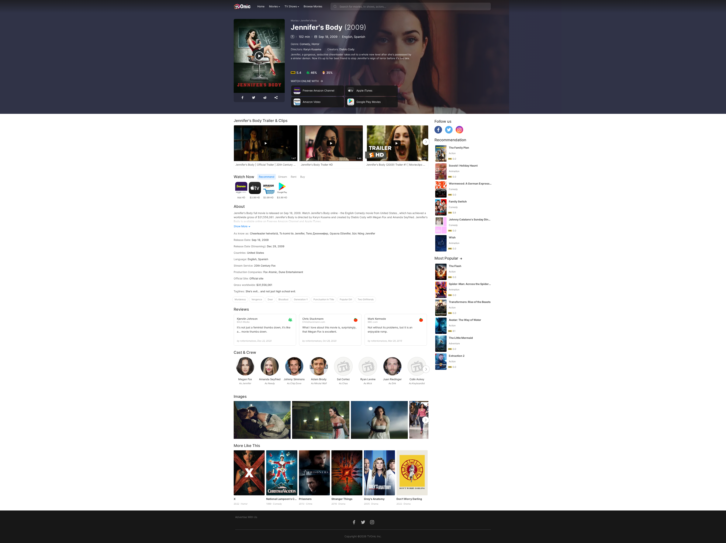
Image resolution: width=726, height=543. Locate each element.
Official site (256, 278)
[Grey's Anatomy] (379, 472)
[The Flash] (441, 272)
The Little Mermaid (461, 337)
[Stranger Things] (346, 472)
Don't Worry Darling (409, 498)
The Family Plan (459, 147)
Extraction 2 (457, 355)
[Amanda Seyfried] (270, 366)
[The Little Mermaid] (441, 343)
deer (270, 299)
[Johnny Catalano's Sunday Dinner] (441, 225)
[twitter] (449, 132)
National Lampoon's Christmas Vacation (281, 498)
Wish (452, 237)
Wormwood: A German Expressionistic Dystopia (470, 183)
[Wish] (441, 243)
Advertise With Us (246, 517)
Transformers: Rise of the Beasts (470, 301)
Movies (273, 6)
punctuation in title (323, 299)
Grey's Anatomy (374, 498)
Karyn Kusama (312, 49)
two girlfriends (366, 299)
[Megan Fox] (245, 366)
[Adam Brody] (318, 366)
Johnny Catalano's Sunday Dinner (470, 219)
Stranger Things (341, 498)
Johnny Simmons (294, 379)
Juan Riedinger (392, 379)
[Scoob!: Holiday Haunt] (441, 171)
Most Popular (446, 258)
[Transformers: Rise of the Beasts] (441, 307)
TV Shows (291, 6)
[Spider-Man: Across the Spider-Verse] (441, 290)
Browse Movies (313, 6)
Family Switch (458, 201)
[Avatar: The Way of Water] (441, 325)
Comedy (305, 44)
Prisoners (305, 498)
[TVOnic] (242, 6)
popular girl (346, 299)
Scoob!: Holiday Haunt (463, 165)
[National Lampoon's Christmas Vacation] (281, 472)
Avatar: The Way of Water (465, 319)
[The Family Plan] (441, 153)
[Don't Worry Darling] (411, 472)
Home (260, 6)
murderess (240, 299)
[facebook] (438, 132)
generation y (301, 299)
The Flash (455, 266)
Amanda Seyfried (270, 379)
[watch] (259, 56)
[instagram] (459, 132)
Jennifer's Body (308, 20)
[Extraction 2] (441, 361)
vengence (256, 299)
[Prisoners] (314, 472)
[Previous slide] (236, 141)
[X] (249, 472)
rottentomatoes (248, 340)
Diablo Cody (346, 49)
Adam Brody (319, 379)
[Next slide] (426, 141)
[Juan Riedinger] (392, 366)
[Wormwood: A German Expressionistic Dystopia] (441, 189)
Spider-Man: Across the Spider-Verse (470, 283)
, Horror (314, 44)
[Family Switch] (441, 207)
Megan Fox (245, 379)
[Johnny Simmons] (294, 366)
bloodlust (283, 299)
